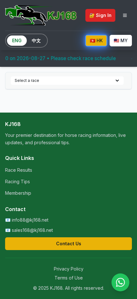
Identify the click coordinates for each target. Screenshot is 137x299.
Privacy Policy (68, 268)
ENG (17, 40)
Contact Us (68, 243)
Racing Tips (17, 181)
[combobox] (67, 80)
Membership (18, 193)
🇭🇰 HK (96, 40)
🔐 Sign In (100, 15)
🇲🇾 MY (121, 40)
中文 (36, 40)
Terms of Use (68, 277)
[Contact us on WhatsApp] (120, 282)
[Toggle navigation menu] (125, 15)
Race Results (18, 170)
